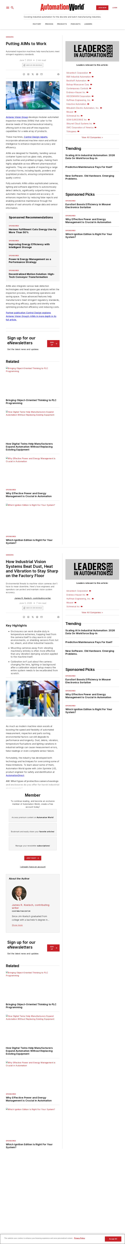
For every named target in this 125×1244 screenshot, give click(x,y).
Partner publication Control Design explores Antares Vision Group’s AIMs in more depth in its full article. (31, 316)
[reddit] (37, 74)
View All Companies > (92, 137)
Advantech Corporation (77, 73)
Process (49, 24)
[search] (12, 8)
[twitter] (32, 74)
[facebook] (24, 74)
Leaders (88, 24)
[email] (41, 74)
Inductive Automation (76, 104)
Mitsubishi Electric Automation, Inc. (82, 108)
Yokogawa (71, 131)
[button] (8, 8)
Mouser (69, 112)
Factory (37, 24)
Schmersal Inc (73, 116)
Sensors (9, 37)
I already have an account (33, 867)
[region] (62, 1239)
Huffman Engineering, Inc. (78, 100)
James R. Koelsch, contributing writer (32, 598)
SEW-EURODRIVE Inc (76, 119)
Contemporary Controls (77, 88)
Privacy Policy (79, 1238)
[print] (58, 74)
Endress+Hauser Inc (75, 92)
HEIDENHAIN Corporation (78, 96)
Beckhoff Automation (76, 80)
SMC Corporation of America (79, 127)
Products (62, 24)
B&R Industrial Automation (78, 76)
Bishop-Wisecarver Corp (77, 84)
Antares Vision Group (17, 117)
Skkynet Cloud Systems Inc (79, 123)
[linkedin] (28, 74)
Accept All (113, 1239)
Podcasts (76, 24)
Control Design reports (35, 137)
